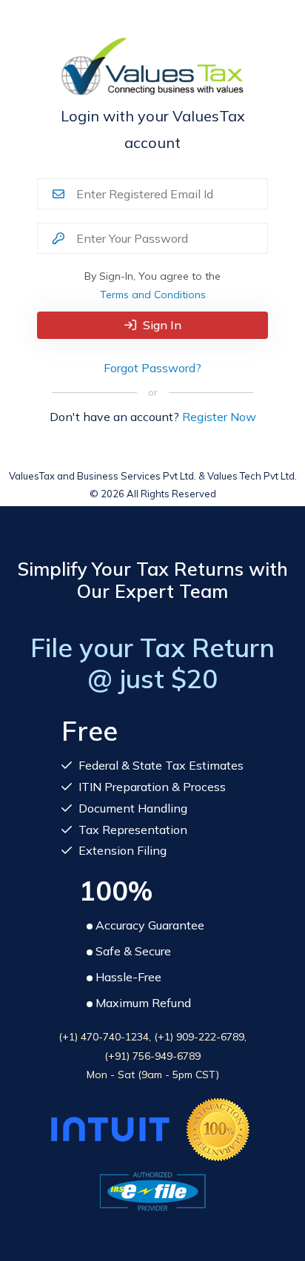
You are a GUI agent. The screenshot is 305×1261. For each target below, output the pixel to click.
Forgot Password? (152, 367)
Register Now (219, 416)
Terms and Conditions (153, 294)
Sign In (160, 324)
